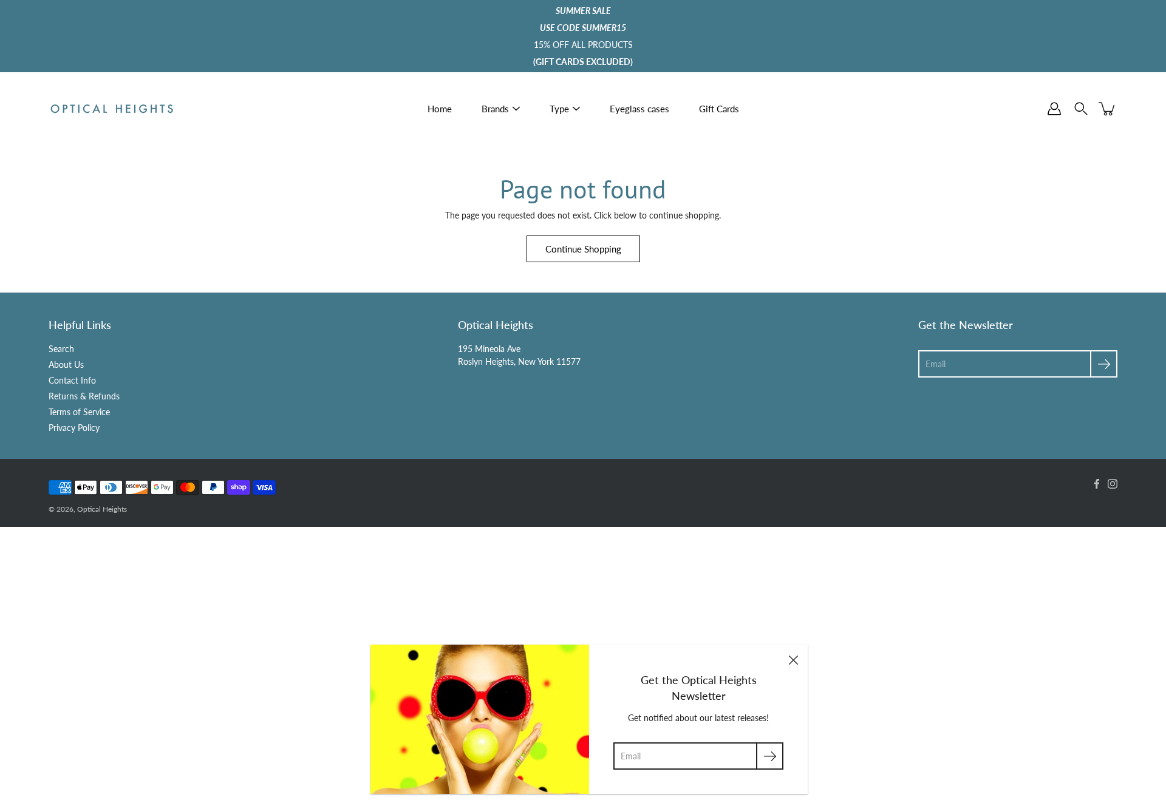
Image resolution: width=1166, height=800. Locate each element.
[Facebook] (1097, 484)
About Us (66, 364)
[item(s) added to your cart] (1107, 108)
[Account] (1054, 108)
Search (61, 349)
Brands (495, 108)
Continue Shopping (583, 248)
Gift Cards (719, 108)
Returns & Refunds (84, 396)
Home (440, 108)
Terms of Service (79, 412)
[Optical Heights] (112, 108)
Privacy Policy (74, 427)
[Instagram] (1112, 484)
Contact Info (72, 380)
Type (559, 108)
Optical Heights (102, 509)
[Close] (793, 659)
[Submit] (769, 756)
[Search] (1081, 108)
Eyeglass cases (639, 108)
